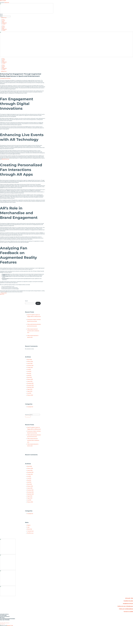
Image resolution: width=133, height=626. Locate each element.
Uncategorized (3, 78)
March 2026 (29, 359)
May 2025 (29, 373)
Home (3, 19)
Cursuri (3, 20)
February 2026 (30, 361)
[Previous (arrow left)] (1, 624)
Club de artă (6, 2)
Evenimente (4, 22)
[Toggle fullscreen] (3, 622)
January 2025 (29, 381)
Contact (3, 24)
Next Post (2, 294)
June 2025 (29, 371)
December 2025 (30, 365)
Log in (28, 527)
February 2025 (30, 379)
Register (29, 525)
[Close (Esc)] (8, 622)
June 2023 (29, 393)
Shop (3, 21)
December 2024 (30, 383)
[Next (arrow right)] (3, 624)
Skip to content (3, 0)
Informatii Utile (129, 598)
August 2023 (29, 391)
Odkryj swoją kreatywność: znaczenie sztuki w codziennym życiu (33, 330)
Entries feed (29, 529)
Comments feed (30, 531)
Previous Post (3, 293)
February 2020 (30, 395)
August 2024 (29, 389)
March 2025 (29, 377)
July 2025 (29, 369)
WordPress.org (30, 533)
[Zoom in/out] (1, 622)
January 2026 (29, 363)
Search (1, 14)
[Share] (6, 622)
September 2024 (30, 387)
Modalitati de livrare (128, 603)
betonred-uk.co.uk (5, 159)
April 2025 (29, 375)
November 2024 (30, 385)
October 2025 (30, 367)
